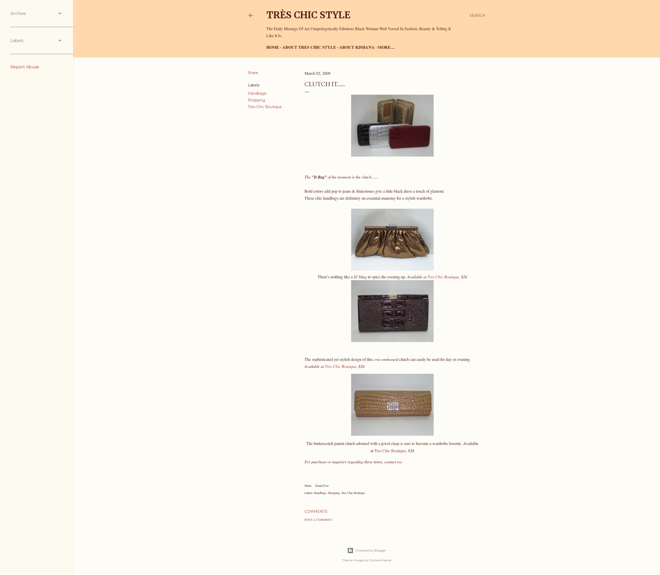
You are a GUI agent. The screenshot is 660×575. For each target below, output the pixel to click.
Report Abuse (24, 66)
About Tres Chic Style (309, 47)
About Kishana (357, 47)
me (399, 461)
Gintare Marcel (380, 560)
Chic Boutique (340, 366)
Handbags (257, 93)
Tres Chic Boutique (265, 106)
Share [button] (253, 72)
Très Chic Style (308, 15)
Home (272, 47)
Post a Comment (318, 519)
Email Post (321, 485)
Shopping (256, 100)
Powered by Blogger (371, 550)
